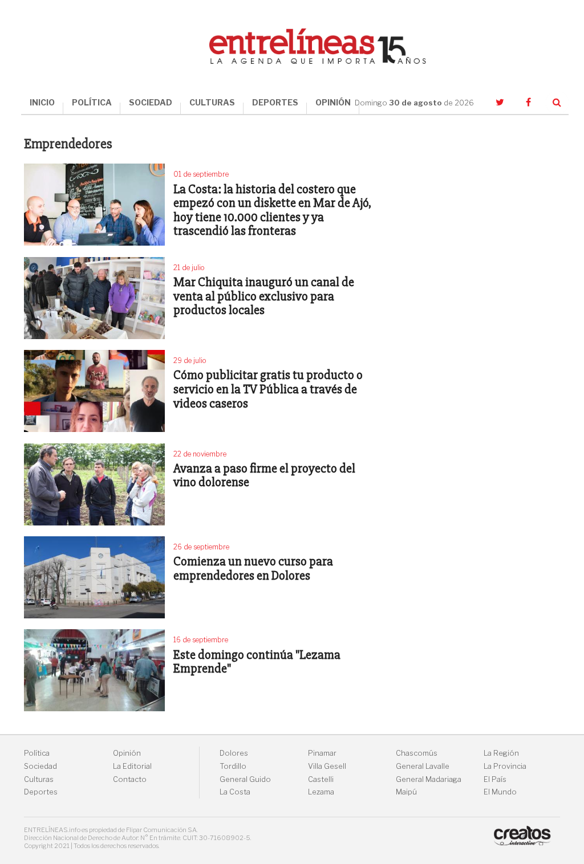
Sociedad (40, 766)
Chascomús (416, 753)
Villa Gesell (327, 766)
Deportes (41, 792)
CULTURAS (212, 102)
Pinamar (322, 753)
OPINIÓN (333, 102)
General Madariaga (428, 779)
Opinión (127, 753)
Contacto (130, 779)
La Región (501, 753)
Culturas (39, 779)
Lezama (321, 792)
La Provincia (505, 766)
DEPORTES (275, 102)
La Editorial (132, 766)
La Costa (235, 792)
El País (495, 779)
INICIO (42, 102)
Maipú (406, 792)
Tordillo (233, 766)
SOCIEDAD (150, 102)
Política (37, 753)
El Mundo (500, 792)
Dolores (234, 753)
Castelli (321, 779)
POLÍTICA (92, 102)
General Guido (245, 779)
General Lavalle (422, 766)
